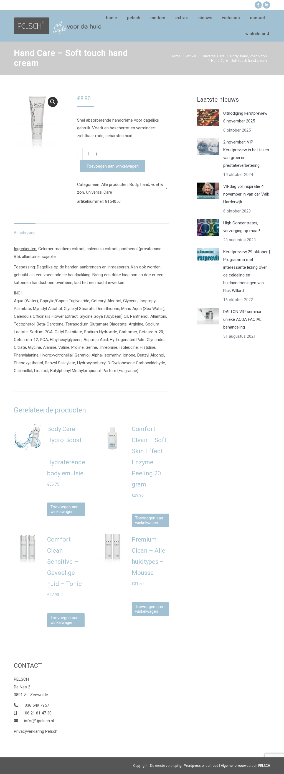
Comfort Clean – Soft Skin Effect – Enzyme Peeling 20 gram (150, 457)
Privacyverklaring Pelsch (35, 731)
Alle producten (114, 184)
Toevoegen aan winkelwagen (113, 166)
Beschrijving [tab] (25, 232)
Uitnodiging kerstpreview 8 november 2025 (245, 117)
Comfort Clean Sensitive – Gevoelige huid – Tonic (64, 561)
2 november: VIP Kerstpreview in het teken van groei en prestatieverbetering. (246, 154)
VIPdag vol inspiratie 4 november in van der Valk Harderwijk (246, 194)
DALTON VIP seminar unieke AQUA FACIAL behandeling (242, 319)
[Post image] (208, 117)
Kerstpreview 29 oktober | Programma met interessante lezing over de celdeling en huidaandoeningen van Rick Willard (246, 271)
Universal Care (99, 192)
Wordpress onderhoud (201, 766)
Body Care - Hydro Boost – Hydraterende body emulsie (66, 451)
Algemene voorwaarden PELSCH (245, 766)
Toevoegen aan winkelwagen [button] (64, 509)
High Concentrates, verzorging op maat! (241, 227)
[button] (53, 102)
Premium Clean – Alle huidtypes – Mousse (148, 556)
